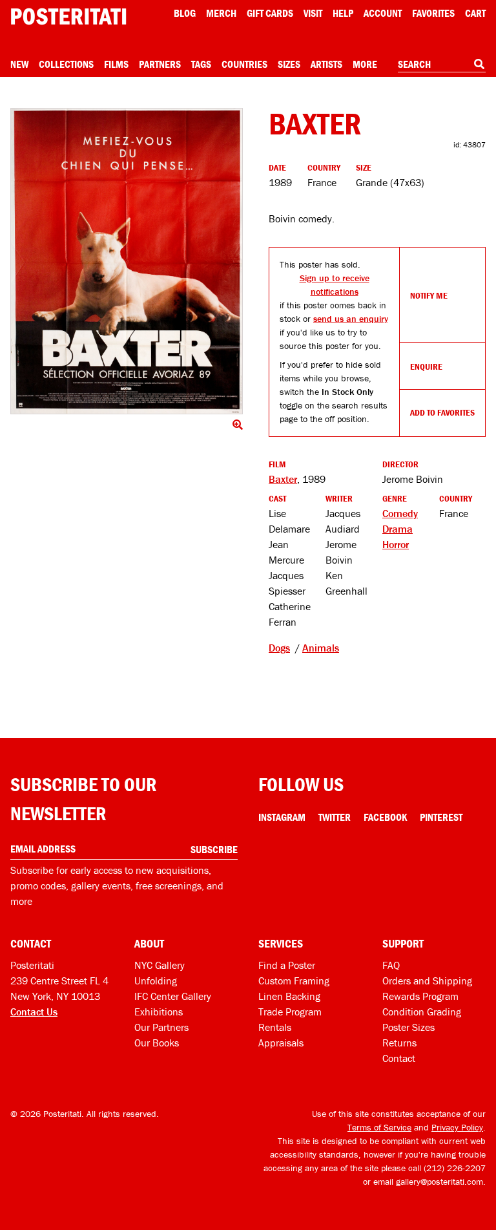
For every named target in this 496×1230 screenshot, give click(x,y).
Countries (244, 64)
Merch (221, 12)
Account (383, 12)
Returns (399, 1042)
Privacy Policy (457, 1127)
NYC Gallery (159, 965)
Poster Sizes (408, 1027)
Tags (201, 64)
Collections (66, 64)
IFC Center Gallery (172, 996)
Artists (326, 64)
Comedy (400, 513)
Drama (397, 528)
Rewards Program (420, 996)
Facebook (385, 817)
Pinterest (441, 817)
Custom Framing (293, 980)
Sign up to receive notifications (334, 284)
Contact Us (33, 1011)
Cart (475, 12)
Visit (313, 12)
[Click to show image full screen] (126, 261)
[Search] (479, 64)
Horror (395, 544)
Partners (160, 64)
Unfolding (155, 980)
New (19, 64)
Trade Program (290, 1011)
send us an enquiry (350, 318)
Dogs (279, 647)
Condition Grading (421, 1011)
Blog (185, 12)
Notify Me (429, 295)
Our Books (156, 1042)
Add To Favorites (442, 412)
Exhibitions (158, 1011)
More (365, 64)
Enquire (426, 366)
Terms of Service (379, 1127)
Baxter (283, 478)
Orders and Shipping (427, 980)
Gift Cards (270, 12)
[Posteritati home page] (68, 16)
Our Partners (161, 1027)
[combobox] (442, 64)
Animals (320, 647)
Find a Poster (286, 965)
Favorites (433, 12)
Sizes (289, 64)
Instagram (281, 817)
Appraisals (281, 1042)
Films (116, 64)
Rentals (274, 1027)
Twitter (334, 817)
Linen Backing (289, 996)
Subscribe (214, 849)
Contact (398, 1058)
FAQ (391, 965)
